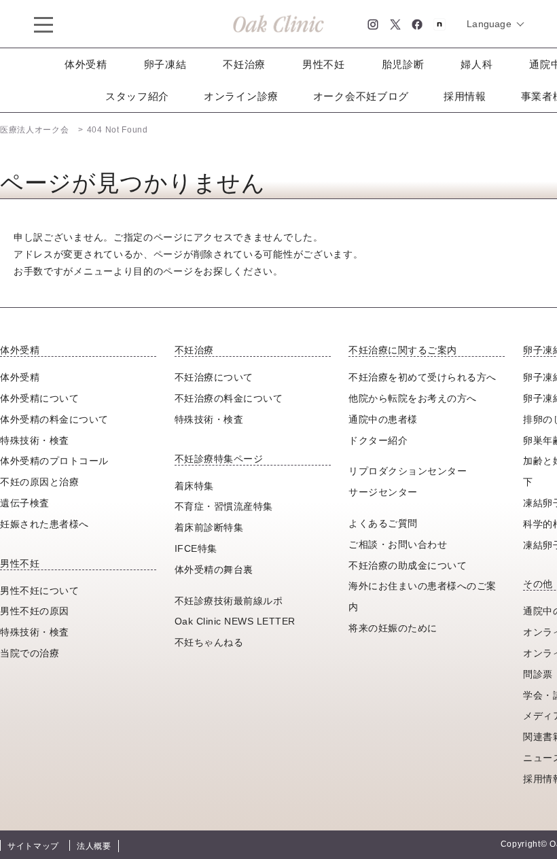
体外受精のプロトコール (54, 460)
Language (489, 23)
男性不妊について (39, 590)
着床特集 (194, 485)
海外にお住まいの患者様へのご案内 (422, 596)
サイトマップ (33, 846)
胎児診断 (403, 64)
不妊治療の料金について (229, 398)
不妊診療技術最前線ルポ (229, 600)
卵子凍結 (165, 64)
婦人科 (476, 64)
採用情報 (465, 96)
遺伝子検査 (25, 502)
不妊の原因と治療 (39, 481)
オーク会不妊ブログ (361, 96)
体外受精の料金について (54, 419)
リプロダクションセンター (407, 471)
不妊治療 (244, 64)
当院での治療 (29, 653)
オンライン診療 (241, 96)
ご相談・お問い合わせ (397, 544)
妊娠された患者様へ (44, 524)
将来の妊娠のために (392, 628)
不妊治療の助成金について (407, 565)
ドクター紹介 (378, 440)
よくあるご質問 (383, 523)
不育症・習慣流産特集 (224, 506)
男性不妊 (323, 64)
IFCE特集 (196, 548)
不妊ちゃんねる (209, 642)
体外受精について (39, 398)
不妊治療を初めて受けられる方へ (422, 377)
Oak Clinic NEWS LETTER (235, 621)
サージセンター (383, 492)
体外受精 (86, 64)
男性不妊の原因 (34, 611)
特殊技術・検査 (34, 440)
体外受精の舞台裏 (214, 569)
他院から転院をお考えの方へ (412, 398)
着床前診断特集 (209, 527)
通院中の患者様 (383, 419)
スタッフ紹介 (137, 96)
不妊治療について (214, 377)
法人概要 (94, 846)
